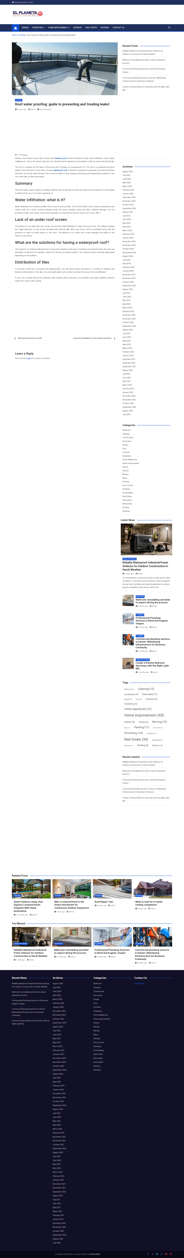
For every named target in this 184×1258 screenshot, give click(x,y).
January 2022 (128, 355)
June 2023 (127, 297)
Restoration (127, 504)
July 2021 (126, 374)
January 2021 (128, 392)
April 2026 (127, 182)
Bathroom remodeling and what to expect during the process (153, 601)
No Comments (45, 109)
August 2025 (128, 212)
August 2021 (128, 370)
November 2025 (129, 201)
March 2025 (127, 230)
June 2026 (127, 179)
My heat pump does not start (30, 338)
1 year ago (60, 912)
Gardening (127, 456)
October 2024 (128, 249)
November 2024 (129, 245)
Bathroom (127, 430)
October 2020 (128, 403)
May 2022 (126, 341)
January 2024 (128, 271)
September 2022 (129, 326)
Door (125, 448)
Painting (126, 482)
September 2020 (129, 407)
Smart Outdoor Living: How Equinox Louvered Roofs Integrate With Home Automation (28, 906)
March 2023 (127, 308)
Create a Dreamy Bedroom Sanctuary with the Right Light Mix (152, 665)
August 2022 (128, 330)
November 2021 (129, 363)
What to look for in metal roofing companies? (148, 903)
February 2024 (128, 267)
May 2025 (126, 223)
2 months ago (143, 672)
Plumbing (126, 489)
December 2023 (129, 274)
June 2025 (127, 219)
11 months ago (22, 915)
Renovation (127, 500)
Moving (125, 474)
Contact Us (118, 27)
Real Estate (91, 27)
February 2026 (128, 190)
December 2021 (129, 359)
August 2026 (128, 171)
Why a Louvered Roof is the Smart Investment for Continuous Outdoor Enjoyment (71, 904)
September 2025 (129, 208)
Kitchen (126, 471)
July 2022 (126, 333)
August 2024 (128, 256)
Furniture (37, 27)
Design (25, 27)
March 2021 (127, 385)
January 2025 (128, 238)
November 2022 (129, 319)
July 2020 (126, 414)
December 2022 (129, 315)
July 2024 (126, 260)
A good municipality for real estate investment (92, 338)
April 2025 (127, 227)
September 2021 (129, 366)
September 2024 (129, 252)
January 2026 (128, 194)
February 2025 (128, 234)
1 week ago (129, 574)
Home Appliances (130, 459)
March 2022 (127, 348)
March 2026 (127, 186)
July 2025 (126, 216)
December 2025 (129, 197)
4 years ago (101, 905)
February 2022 (128, 352)
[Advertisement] (65, 131)
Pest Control (128, 485)
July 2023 (126, 293)
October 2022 (128, 322)
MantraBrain (95, 1254)
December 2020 (129, 396)
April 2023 (127, 304)
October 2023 (128, 282)
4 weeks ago (143, 606)
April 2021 (127, 381)
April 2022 (127, 344)
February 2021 (128, 388)
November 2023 (129, 278)
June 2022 (127, 337)
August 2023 (128, 289)
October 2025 (128, 205)
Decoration (127, 441)
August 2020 (128, 411)
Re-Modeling (128, 493)
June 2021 (127, 378)
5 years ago (142, 909)
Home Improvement (57, 27)
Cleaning (126, 434)
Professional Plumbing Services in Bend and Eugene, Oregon (152, 620)
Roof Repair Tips (104, 901)
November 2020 (129, 400)
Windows (126, 511)
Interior (77, 27)
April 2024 (127, 263)
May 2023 (126, 300)
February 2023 (128, 311)
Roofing (105, 27)
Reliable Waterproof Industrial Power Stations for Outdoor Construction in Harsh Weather (145, 566)
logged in (29, 358)
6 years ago (21, 109)
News (125, 478)
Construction (128, 437)
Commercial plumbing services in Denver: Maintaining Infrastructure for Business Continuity (153, 643)
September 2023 (129, 285)
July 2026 (126, 175)
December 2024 (129, 241)
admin (32, 109)
